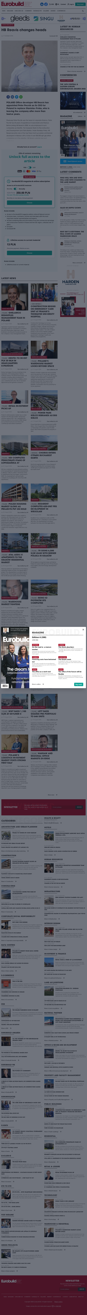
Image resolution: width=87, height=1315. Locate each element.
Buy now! (79, 684)
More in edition (38, 684)
